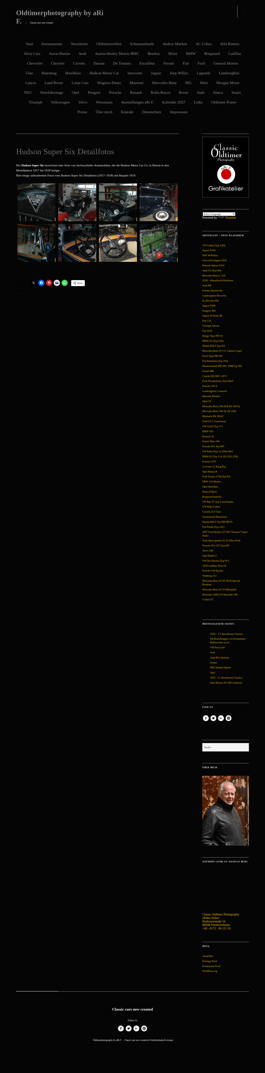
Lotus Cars (80, 83)
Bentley (154, 53)
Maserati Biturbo (211, 396)
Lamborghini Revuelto (214, 295)
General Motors (225, 63)
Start (29, 44)
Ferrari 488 (208, 371)
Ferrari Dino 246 (211, 441)
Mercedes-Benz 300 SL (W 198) (219, 411)
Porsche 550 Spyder (212, 570)
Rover (183, 92)
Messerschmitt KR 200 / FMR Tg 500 (222, 366)
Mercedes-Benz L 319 (213, 275)
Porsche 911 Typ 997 (213, 446)
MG (188, 83)
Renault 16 (208, 436)
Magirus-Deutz (109, 83)
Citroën (79, 63)
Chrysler (58, 63)
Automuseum (51, 44)
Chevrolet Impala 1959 (214, 260)
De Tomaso (122, 63)
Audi (82, 53)
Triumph (35, 102)
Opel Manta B (209, 471)
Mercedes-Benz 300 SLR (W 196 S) (221, 406)
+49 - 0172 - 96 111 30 (216, 928)
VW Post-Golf (217, 647)
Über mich (104, 112)
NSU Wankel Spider (220, 667)
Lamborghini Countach (214, 391)
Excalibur (147, 63)
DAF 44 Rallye (210, 255)
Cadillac (235, 53)
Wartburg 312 (209, 575)
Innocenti (134, 73)
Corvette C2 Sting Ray (214, 466)
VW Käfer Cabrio (211, 506)
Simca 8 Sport (209, 491)
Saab (200, 92)
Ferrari (168, 63)
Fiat (186, 63)
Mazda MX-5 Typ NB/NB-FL (217, 521)
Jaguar (156, 73)
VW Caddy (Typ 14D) (213, 245)
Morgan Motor (228, 83)
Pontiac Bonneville (212, 290)
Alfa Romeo (229, 44)
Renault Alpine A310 (213, 265)
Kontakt (127, 112)
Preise (82, 112)
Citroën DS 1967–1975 (214, 376)
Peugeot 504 (209, 310)
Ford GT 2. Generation (214, 421)
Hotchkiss (73, 73)
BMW (191, 53)
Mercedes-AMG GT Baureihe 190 (220, 594)
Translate (230, 217)
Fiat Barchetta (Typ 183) (215, 360)
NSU (28, 92)
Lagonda (203, 73)
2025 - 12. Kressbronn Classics (226, 677)
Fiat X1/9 (207, 330)
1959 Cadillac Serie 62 (214, 565)
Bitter (173, 53)
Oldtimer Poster (223, 102)
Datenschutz (151, 112)
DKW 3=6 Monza (211, 481)
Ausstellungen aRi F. (137, 102)
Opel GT (206, 401)
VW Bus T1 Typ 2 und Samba (217, 501)
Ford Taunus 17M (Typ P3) (216, 476)
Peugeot (94, 92)
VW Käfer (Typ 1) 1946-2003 (217, 451)
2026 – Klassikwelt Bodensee (217, 280)
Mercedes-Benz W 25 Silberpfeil (219, 589)
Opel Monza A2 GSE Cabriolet (226, 682)
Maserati (137, 83)
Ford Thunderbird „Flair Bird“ (218, 381)
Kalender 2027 (173, 102)
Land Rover (54, 83)
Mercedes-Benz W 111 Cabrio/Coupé (222, 350)
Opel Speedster (210, 486)
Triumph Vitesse (210, 325)
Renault (136, 92)
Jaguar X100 (209, 250)
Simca (218, 92)
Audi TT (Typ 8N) (211, 270)
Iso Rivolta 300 (210, 300)
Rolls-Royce (160, 92)
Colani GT (207, 599)
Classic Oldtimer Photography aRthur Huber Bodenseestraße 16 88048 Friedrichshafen (220, 920)
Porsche (115, 92)
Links (198, 102)
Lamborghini (229, 73)
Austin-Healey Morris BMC (117, 53)
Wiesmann (104, 102)
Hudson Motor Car (104, 73)
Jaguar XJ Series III (212, 315)
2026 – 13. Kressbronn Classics (226, 633)
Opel (75, 92)
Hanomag (49, 73)
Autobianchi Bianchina (214, 516)
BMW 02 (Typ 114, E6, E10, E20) (220, 456)
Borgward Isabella (211, 496)
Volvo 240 (207, 550)
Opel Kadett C (209, 555)
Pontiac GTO (209, 461)
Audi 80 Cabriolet (219, 657)
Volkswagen (60, 102)
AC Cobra (203, 44)
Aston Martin (59, 53)
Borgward (212, 53)
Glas (29, 73)
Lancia (30, 83)
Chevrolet (34, 63)
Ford (201, 63)
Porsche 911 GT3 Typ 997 (216, 545)
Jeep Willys (179, 73)
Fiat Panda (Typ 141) (213, 526)
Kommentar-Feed (211, 966)
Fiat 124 (206, 320)
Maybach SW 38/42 (212, 416)
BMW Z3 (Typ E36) (212, 340)
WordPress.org (209, 971)
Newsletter (79, 44)
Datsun (99, 63)
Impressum (179, 112)
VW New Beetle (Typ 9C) (215, 560)
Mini (204, 83)
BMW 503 (207, 431)
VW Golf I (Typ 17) (212, 426)
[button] (36, 203)
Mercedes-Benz (164, 83)
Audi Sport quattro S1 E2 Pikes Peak (221, 540)
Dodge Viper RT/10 (212, 335)
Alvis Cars (32, 53)
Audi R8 (206, 285)
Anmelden (207, 956)
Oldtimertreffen (108, 44)
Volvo (82, 102)
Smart (236, 92)
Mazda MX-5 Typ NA (213, 345)
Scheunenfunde (142, 44)
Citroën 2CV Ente (211, 511)
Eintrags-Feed (209, 961)
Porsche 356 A (209, 386)
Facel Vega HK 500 (212, 355)
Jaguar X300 (209, 305)
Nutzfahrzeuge (51, 92)
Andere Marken (175, 44)
